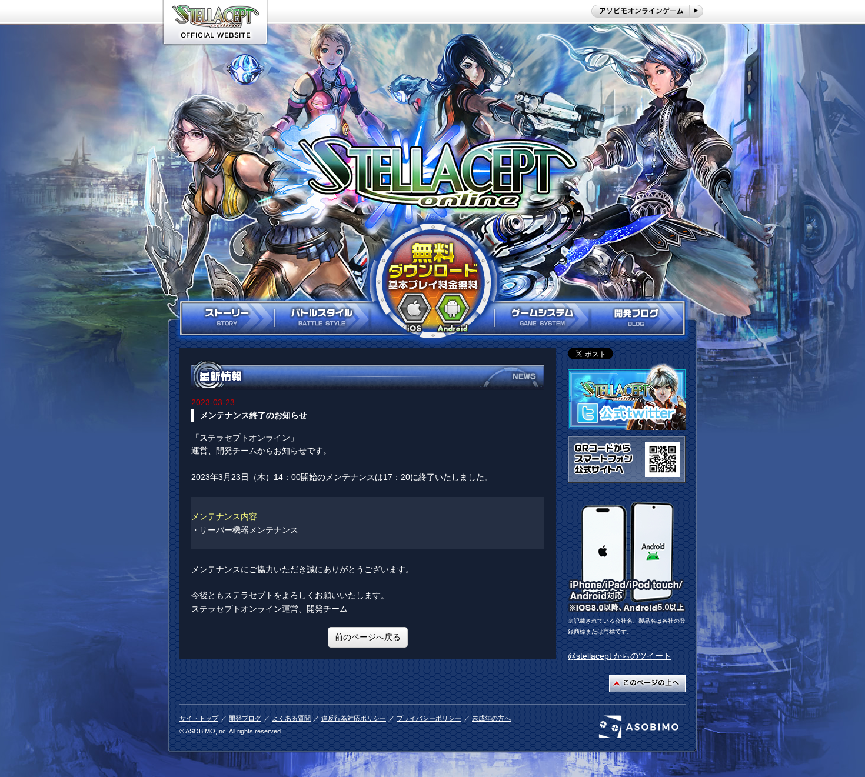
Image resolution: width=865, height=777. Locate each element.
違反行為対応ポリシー (353, 718)
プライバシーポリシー (429, 718)
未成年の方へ (491, 718)
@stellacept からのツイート (619, 656)
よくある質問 (291, 718)
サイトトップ (198, 718)
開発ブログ (245, 718)
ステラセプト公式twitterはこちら (627, 396)
